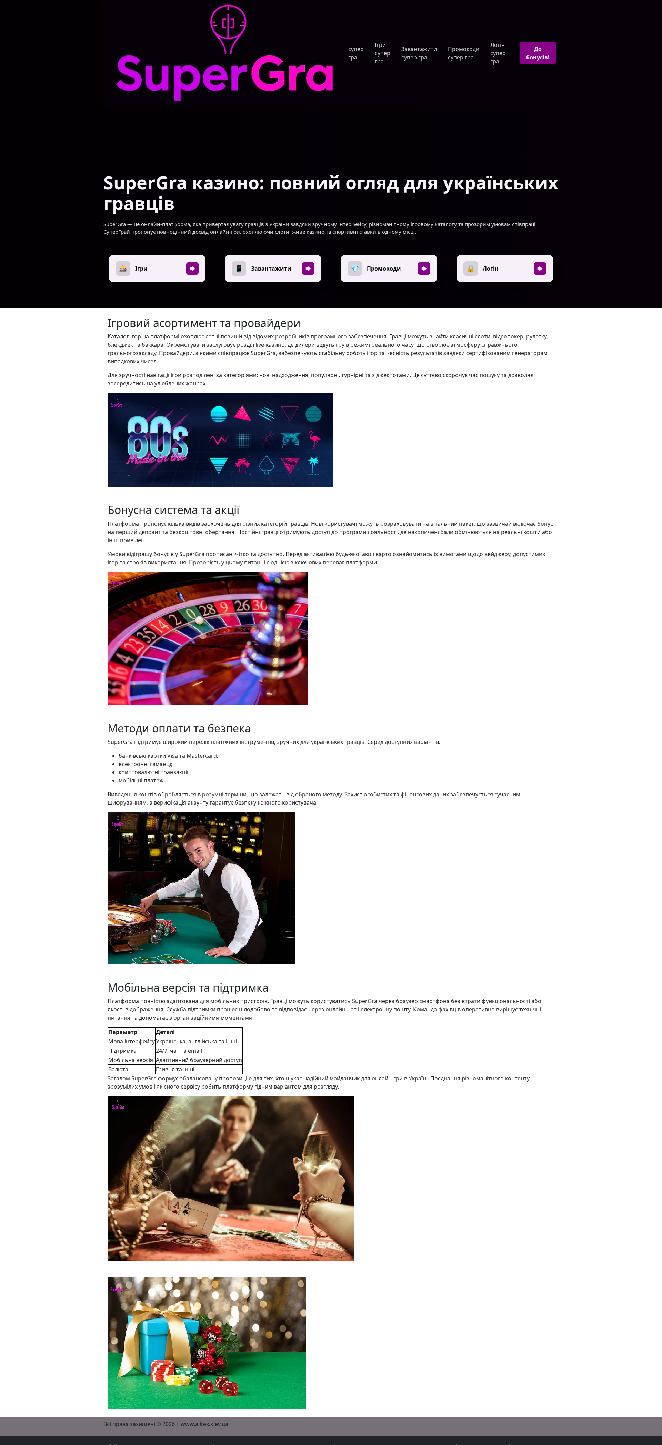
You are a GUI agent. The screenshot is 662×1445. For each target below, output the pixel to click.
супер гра (356, 53)
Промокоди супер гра (463, 53)
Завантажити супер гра (419, 53)
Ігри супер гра (382, 53)
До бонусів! (538, 53)
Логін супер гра (498, 53)
